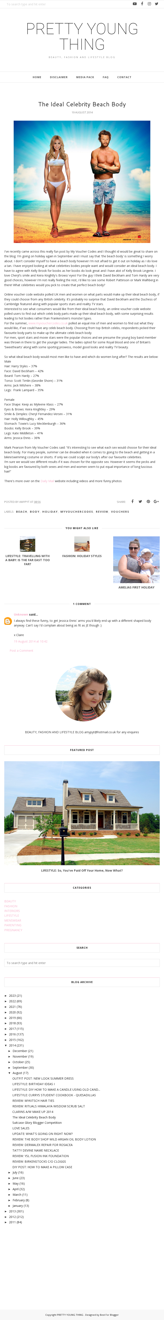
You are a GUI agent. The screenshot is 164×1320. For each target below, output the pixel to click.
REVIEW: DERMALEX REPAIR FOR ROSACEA (42, 1145)
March (17, 1195)
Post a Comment (21, 650)
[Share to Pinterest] (148, 501)
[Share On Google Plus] (156, 501)
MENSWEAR (12, 920)
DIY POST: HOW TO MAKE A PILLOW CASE (42, 1167)
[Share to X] (140, 501)
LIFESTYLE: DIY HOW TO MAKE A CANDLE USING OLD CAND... (56, 1089)
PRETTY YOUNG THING (82, 37)
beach (21, 512)
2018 (12, 1023)
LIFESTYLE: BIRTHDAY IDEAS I (33, 1084)
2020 (12, 1012)
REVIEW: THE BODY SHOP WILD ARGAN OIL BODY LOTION (54, 1139)
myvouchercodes (76, 512)
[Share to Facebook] (132, 501)
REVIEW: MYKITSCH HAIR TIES (33, 1101)
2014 (12, 1045)
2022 (12, 1001)
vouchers (120, 512)
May (16, 1183)
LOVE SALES (20, 1128)
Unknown (21, 614)
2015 (12, 1040)
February (19, 1200)
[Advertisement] (36, 1262)
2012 (12, 1217)
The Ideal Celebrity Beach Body (34, 1117)
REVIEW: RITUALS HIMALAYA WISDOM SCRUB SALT (48, 1106)
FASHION (10, 906)
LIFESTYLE (11, 915)
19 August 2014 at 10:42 (30, 641)
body (35, 512)
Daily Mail (47, 481)
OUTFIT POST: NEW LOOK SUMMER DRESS (43, 1078)
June (16, 1178)
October (18, 1062)
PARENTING (12, 925)
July (15, 1172)
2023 (12, 996)
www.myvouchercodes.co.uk (48, 323)
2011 (12, 1222)
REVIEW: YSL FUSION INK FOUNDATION (40, 1156)
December (20, 1051)
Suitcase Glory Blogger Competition (37, 1123)
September (20, 1067)
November (20, 1056)
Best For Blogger (109, 1314)
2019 (12, 1018)
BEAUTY (10, 901)
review (102, 512)
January (18, 1206)
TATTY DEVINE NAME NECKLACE (35, 1150)
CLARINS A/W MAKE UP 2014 (32, 1112)
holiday (50, 512)
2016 (12, 1034)
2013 (12, 1211)
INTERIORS (12, 911)
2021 (12, 1007)
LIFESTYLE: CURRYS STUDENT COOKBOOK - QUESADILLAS (54, 1095)
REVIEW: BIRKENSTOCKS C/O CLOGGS (39, 1161)
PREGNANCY (13, 930)
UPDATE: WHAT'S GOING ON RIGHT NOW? (42, 1134)
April (16, 1189)
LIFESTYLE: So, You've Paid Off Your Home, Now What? (82, 870)
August (17, 1073)
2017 (12, 1029)
